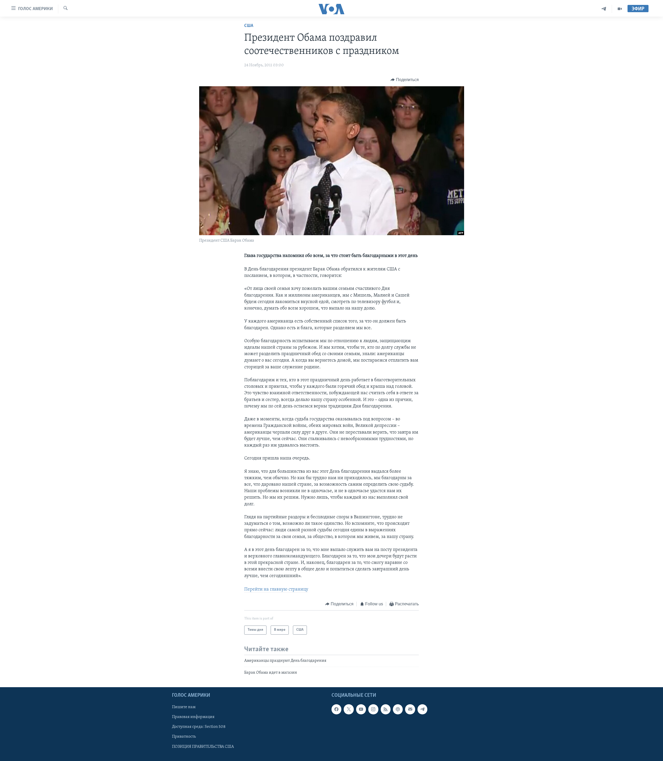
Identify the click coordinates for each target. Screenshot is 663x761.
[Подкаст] (398, 709)
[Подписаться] (410, 709)
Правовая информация (193, 717)
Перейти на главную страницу (276, 589)
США (248, 26)
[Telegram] (604, 9)
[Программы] (620, 9)
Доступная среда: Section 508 (199, 727)
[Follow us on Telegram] (422, 709)
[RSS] (386, 709)
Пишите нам (184, 707)
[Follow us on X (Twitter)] (349, 709)
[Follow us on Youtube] (361, 709)
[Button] (405, 79)
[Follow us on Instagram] (373, 709)
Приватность (184, 737)
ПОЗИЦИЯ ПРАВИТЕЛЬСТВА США (203, 747)
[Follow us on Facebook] (336, 709)
